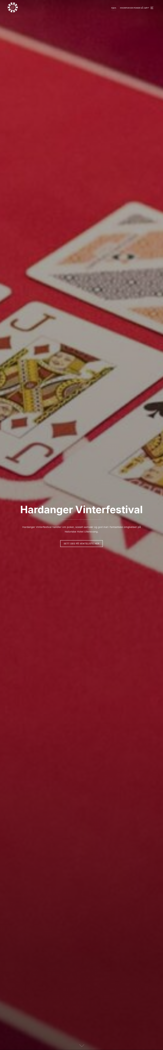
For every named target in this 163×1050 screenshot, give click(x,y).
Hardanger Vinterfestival (81, 509)
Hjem (113, 8)
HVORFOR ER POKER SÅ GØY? (134, 8)
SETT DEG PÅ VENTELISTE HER (81, 543)
